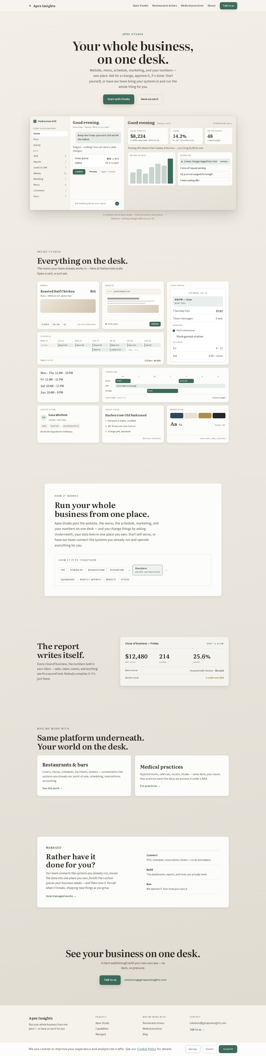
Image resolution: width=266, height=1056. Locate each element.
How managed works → (61, 896)
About (212, 6)
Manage (193, 1049)
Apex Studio (140, 6)
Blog (145, 1034)
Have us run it (149, 99)
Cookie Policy (146, 1049)
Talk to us (110, 980)
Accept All (228, 1049)
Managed (101, 1034)
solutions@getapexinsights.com (145, 980)
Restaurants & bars (164, 6)
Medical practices (192, 6)
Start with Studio (118, 99)
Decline (210, 1049)
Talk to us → (197, 1030)
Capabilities (102, 1029)
